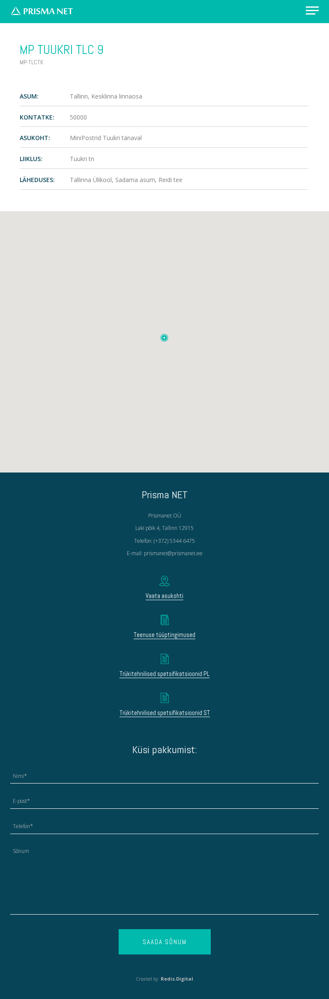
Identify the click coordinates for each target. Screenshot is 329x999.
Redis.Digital (177, 978)
